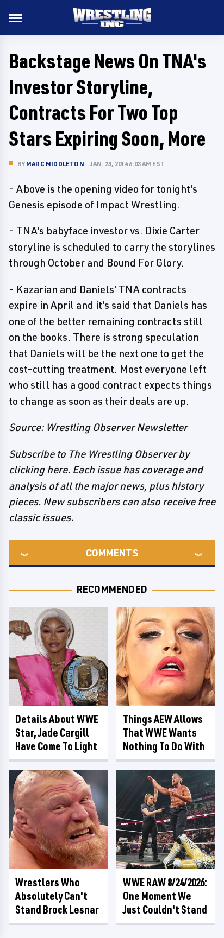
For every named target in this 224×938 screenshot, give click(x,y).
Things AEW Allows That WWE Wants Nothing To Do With (164, 732)
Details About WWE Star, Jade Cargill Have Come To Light (56, 732)
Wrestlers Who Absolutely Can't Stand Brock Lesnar (57, 896)
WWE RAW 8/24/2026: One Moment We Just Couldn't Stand (165, 896)
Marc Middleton (55, 164)
